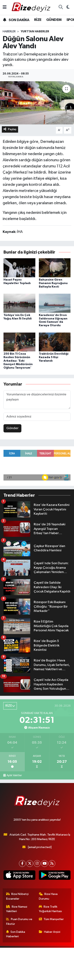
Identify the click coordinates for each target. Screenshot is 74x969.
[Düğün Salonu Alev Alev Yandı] (37, 102)
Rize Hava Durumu (48, 896)
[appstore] (19, 875)
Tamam (51, 964)
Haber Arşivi (52, 931)
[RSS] (52, 863)
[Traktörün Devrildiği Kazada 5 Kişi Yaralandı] (55, 342)
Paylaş (12, 129)
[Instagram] (37, 863)
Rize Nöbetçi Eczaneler (17, 896)
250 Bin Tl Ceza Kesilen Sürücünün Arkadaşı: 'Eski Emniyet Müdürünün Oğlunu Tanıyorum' (18, 360)
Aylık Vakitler (14, 775)
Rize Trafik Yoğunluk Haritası (50, 909)
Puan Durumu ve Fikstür (19, 921)
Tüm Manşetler (54, 919)
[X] (29, 863)
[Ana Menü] (5, 7)
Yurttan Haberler (35, 31)
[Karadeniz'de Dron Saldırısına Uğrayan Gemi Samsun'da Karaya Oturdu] (55, 303)
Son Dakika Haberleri (15, 934)
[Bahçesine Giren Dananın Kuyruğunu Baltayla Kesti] (55, 267)
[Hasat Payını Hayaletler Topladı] (19, 267)
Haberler (9, 31)
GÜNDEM (53, 20)
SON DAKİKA (18, 20)
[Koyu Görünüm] (68, 7)
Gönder (12, 428)
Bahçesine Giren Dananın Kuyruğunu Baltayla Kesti (53, 283)
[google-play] (54, 875)
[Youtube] (44, 863)
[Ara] (61, 7)
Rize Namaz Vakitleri (17, 909)
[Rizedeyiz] (32, 7)
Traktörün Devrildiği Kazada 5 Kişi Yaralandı (53, 357)
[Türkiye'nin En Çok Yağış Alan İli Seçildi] (19, 303)
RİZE (38, 20)
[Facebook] (22, 863)
